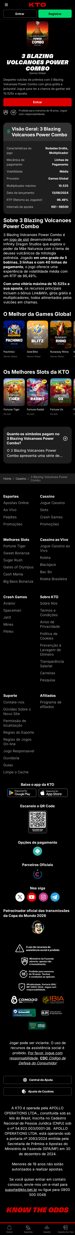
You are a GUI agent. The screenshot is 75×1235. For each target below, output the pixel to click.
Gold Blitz (32, 351)
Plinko (8, 631)
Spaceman (12, 610)
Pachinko (9, 351)
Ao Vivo (9, 510)
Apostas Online (16, 503)
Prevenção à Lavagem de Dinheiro (50, 649)
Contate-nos (13, 702)
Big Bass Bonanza (18, 581)
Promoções (12, 524)
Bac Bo (46, 572)
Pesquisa (47, 680)
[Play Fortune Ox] (60, 392)
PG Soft (7, 414)
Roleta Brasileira (53, 579)
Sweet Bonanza (16, 553)
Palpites (10, 517)
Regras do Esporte (18, 732)
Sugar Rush (12, 560)
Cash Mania (13, 574)
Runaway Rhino (59, 351)
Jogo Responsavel (18, 751)
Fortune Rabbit (35, 409)
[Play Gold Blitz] (37, 334)
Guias (8, 765)
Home (7, 478)
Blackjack (48, 565)
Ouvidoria (11, 758)
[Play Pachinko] (14, 334)
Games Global (10, 356)
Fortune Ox (56, 409)
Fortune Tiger (12, 409)
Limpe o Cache (16, 772)
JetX (7, 617)
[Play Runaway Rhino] (60, 334)
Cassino (21, 478)
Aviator (9, 603)
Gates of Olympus (18, 567)
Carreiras (47, 673)
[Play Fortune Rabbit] (37, 392)
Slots (44, 510)
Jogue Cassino (52, 503)
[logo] (37, 5)
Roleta (45, 558)
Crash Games (51, 517)
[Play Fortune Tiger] (14, 392)
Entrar (19, 14)
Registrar (55, 14)
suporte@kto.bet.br (21, 1190)
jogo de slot (19, 239)
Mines (8, 624)
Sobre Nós (49, 603)
